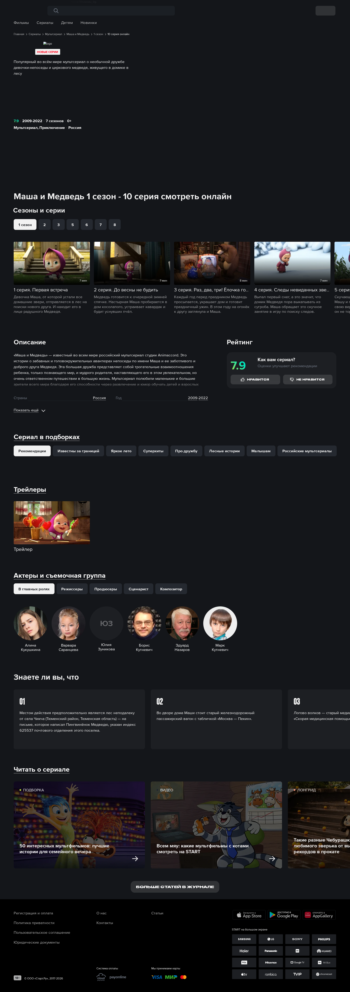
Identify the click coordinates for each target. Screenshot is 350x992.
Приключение (52, 127)
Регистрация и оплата (33, 913)
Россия (74, 127)
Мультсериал (26, 127)
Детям (67, 22)
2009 (192, 398)
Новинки (89, 22)
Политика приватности (34, 922)
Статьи (157, 913)
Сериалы (45, 22)
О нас (101, 913)
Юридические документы (37, 942)
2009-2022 (32, 120)
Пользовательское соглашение (42, 932)
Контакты (104, 922)
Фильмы (21, 22)
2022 (203, 398)
